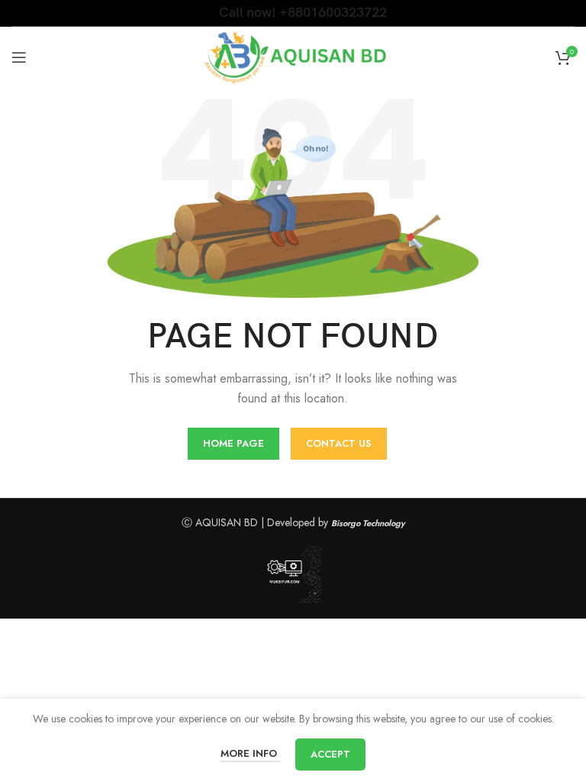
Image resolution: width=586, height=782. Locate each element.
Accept (330, 754)
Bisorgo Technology (368, 523)
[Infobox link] (293, 12)
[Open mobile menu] (19, 57)
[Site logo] (293, 55)
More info (250, 753)
